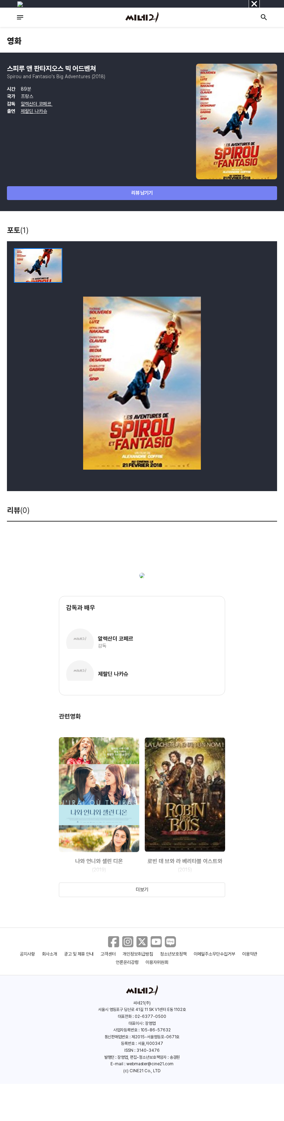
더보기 (142, 889)
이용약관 (249, 954)
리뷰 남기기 (142, 193)
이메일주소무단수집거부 (215, 954)
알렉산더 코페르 (37, 104)
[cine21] (142, 17)
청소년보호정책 (173, 954)
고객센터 (108, 954)
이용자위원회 (156, 962)
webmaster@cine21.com (150, 1063)
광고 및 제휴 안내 (79, 954)
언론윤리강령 (127, 962)
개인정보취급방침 (138, 954)
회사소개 (49, 954)
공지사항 (27, 954)
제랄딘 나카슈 (34, 111)
